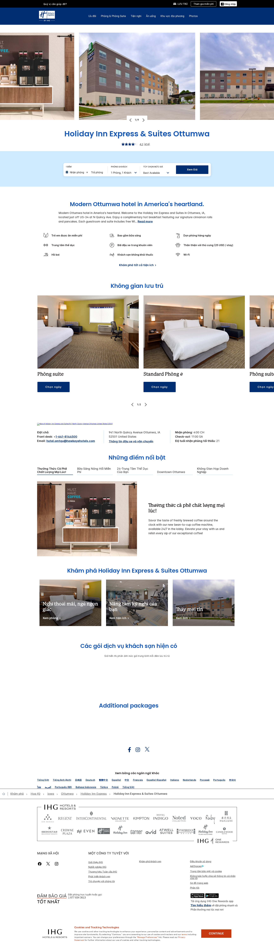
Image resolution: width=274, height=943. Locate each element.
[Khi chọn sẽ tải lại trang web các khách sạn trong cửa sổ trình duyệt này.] (65, 817)
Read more (145, 221)
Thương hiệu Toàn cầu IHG (102, 871)
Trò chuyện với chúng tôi (101, 881)
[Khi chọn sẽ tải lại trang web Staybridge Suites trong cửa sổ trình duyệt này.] (186, 831)
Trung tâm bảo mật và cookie (206, 871)
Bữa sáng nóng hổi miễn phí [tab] (94, 470)
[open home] (5, 794)
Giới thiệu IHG (95, 862)
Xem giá (192, 169)
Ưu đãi (92, 16)
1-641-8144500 (66, 436)
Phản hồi (194, 887)
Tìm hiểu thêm (201, 905)
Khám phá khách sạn (150, 861)
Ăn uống (151, 16)
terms (184, 934)
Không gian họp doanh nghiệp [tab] (212, 470)
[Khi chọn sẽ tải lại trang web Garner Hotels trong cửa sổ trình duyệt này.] (136, 831)
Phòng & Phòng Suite (113, 16)
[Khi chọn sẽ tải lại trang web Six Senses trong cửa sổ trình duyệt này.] (48, 817)
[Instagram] (56, 864)
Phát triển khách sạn (99, 876)
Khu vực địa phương (172, 16)
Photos (193, 16)
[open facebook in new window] (128, 750)
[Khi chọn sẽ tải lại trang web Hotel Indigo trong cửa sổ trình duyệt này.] (160, 817)
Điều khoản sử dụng (200, 861)
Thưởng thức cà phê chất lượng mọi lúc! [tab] (52, 470)
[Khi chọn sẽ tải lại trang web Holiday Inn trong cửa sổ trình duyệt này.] (120, 831)
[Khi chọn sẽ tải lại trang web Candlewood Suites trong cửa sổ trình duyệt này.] (224, 831)
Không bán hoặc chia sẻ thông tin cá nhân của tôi (212, 877)
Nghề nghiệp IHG (97, 867)
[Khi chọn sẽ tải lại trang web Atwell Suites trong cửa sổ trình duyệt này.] (166, 831)
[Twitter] (48, 864)
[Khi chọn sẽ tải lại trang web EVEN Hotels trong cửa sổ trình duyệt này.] (86, 831)
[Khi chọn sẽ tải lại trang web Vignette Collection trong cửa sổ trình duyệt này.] (120, 817)
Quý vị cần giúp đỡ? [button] (55, 4)
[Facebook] (40, 864)
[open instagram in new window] (136, 750)
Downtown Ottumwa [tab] (171, 472)
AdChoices (196, 866)
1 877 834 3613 (77, 897)
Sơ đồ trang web (199, 883)
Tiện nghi (136, 16)
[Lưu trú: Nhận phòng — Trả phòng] (85, 172)
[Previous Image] (131, 120)
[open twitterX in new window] (145, 750)
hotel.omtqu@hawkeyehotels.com (70, 441)
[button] (228, 3)
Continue (216, 933)
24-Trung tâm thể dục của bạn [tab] (132, 470)
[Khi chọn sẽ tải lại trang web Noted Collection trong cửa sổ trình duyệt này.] (179, 817)
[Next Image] (143, 120)
